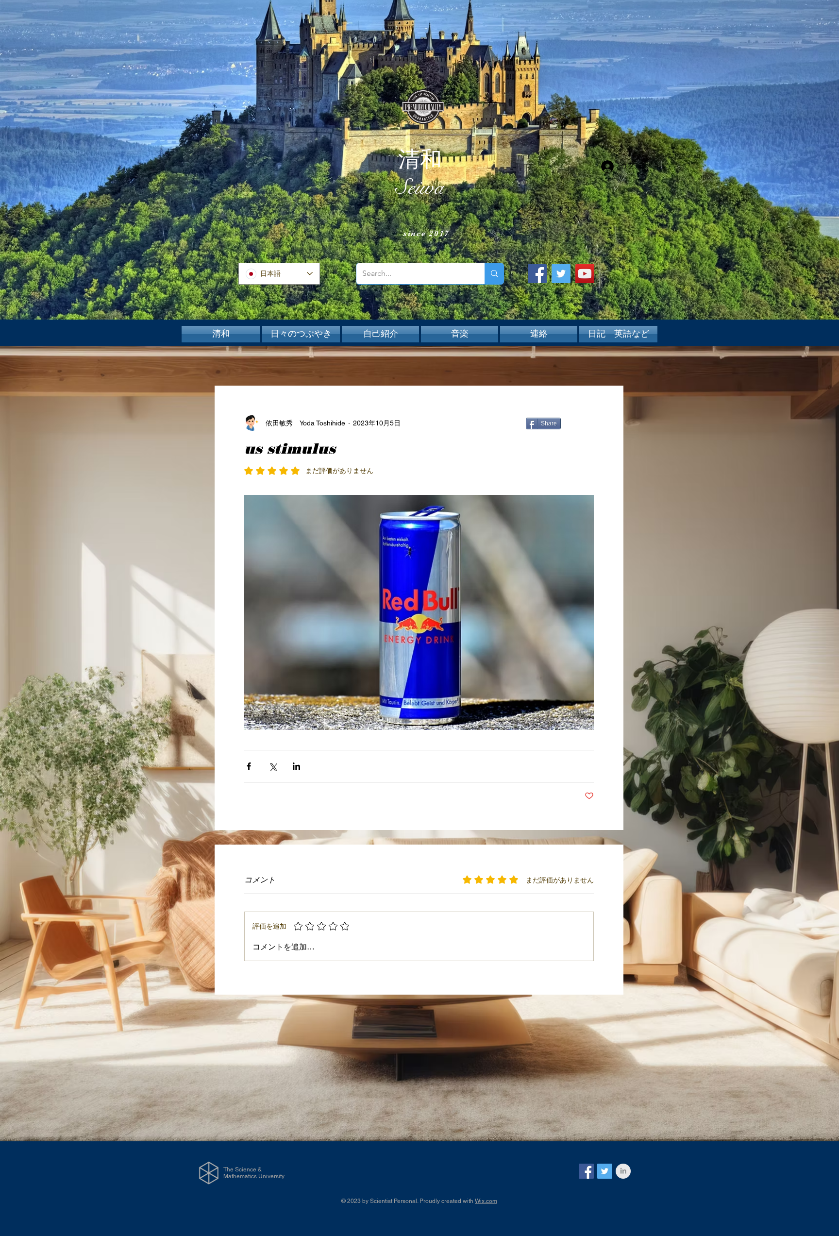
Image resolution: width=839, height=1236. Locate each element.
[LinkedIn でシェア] (296, 766)
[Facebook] (537, 273)
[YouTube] (584, 273)
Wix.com (486, 1201)
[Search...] (494, 273)
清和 (420, 159)
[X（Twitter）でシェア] (272, 766)
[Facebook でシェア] (248, 766)
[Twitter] (561, 273)
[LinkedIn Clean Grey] (623, 1171)
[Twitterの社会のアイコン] (604, 1171)
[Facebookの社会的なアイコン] (586, 1171)
